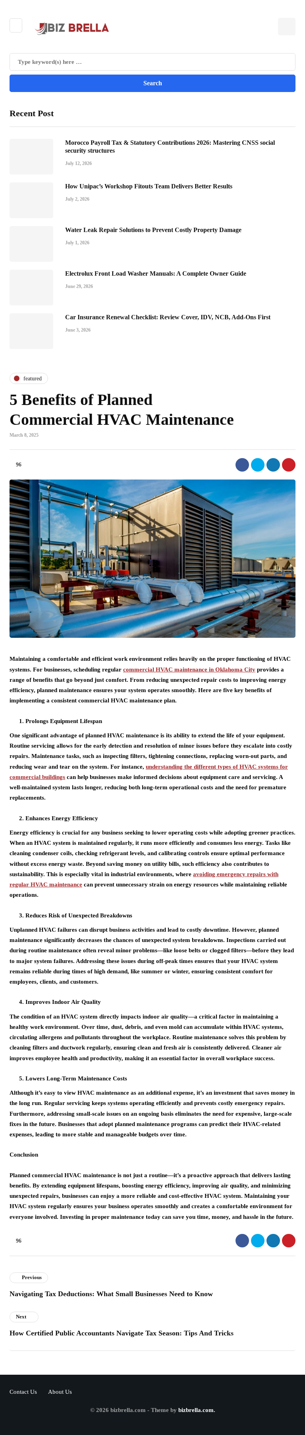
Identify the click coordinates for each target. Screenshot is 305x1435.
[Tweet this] (257, 465)
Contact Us (23, 1392)
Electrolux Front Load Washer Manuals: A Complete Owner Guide (155, 273)
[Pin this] (288, 465)
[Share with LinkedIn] (273, 465)
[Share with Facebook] (242, 465)
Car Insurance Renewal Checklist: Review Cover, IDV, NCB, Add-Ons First (167, 317)
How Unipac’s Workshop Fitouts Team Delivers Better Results (148, 186)
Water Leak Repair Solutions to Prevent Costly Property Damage (153, 229)
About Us (60, 1392)
